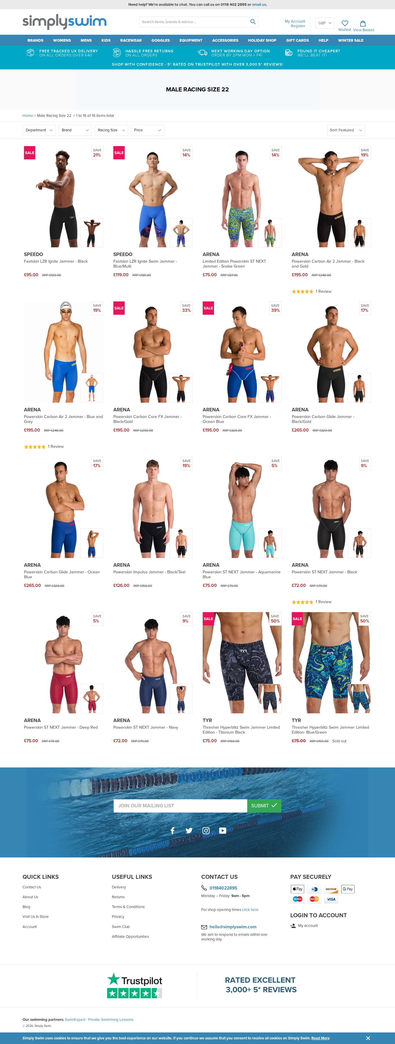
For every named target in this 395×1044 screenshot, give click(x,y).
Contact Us (32, 887)
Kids (105, 40)
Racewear (131, 40)
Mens (86, 40)
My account (307, 925)
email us (259, 4)
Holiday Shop (262, 40)
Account (30, 927)
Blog (26, 907)
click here (250, 909)
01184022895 (223, 888)
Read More (320, 1038)
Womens (62, 40)
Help (323, 40)
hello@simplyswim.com (233, 926)
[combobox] (199, 21)
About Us (30, 897)
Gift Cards (297, 40)
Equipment (191, 40)
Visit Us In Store (36, 916)
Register (298, 26)
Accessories (225, 40)
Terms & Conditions (128, 907)
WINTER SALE (350, 40)
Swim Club (121, 927)
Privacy (118, 916)
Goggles (161, 40)
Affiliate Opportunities (130, 936)
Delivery (119, 887)
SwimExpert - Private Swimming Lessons (99, 1019)
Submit (260, 806)
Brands (35, 40)
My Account (295, 21)
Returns (118, 897)
